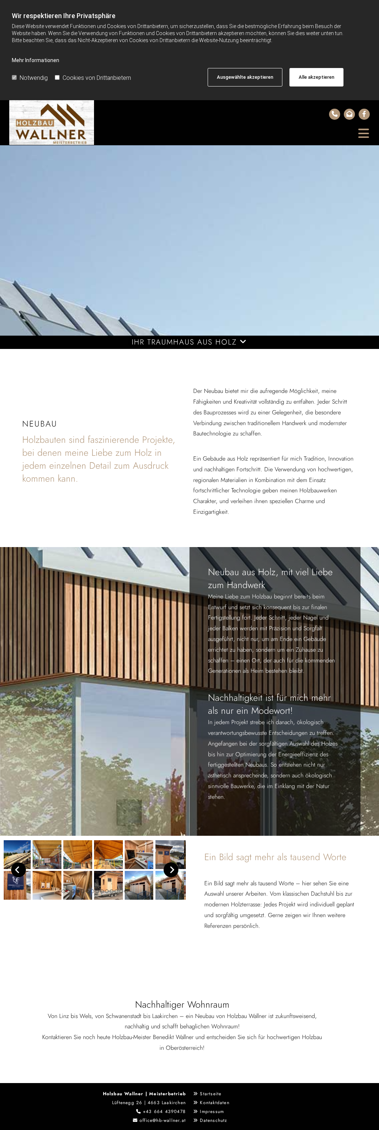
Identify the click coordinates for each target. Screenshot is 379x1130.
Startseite (210, 1093)
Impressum (212, 1111)
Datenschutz (213, 1120)
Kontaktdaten (214, 1102)
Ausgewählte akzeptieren (245, 77)
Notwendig (34, 77)
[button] (235, 133)
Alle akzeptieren (316, 77)
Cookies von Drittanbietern (97, 77)
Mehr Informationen (35, 60)
